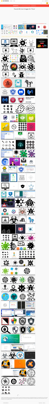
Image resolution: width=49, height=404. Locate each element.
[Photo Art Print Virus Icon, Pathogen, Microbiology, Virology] (31, 127)
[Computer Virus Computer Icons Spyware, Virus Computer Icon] (31, 67)
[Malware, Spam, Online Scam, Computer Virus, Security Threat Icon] (20, 229)
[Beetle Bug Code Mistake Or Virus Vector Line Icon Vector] (31, 135)
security (29, 36)
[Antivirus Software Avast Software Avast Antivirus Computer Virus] (5, 364)
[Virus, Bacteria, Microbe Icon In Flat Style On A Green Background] (31, 118)
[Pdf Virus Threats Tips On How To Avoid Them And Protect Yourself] (14, 186)
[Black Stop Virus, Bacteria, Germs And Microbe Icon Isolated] (5, 118)
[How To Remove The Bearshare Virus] (6, 347)
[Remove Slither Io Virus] (8, 202)
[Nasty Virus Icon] (16, 153)
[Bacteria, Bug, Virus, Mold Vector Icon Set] (8, 109)
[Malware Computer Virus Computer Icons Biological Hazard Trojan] (14, 220)
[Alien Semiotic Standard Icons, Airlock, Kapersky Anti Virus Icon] (5, 321)
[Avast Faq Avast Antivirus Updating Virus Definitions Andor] (10, 373)
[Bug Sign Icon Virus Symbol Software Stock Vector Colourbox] (5, 211)
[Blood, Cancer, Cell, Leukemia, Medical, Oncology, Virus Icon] (31, 381)
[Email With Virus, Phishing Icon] (31, 162)
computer (3, 36)
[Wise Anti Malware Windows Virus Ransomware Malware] (13, 92)
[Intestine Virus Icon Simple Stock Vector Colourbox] (13, 246)
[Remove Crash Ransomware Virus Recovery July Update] (27, 338)
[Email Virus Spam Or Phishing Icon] (23, 162)
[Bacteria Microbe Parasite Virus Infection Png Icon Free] (20, 109)
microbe (38, 36)
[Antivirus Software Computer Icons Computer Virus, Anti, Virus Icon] (14, 67)
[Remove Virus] (29, 347)
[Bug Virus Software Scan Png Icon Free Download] (29, 202)
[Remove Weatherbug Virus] (30, 305)
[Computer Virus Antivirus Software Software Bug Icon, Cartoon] (22, 211)
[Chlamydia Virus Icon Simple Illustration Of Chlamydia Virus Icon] (21, 50)
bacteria (7, 36)
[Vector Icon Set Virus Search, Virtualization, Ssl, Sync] (30, 144)
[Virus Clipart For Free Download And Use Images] (30, 288)
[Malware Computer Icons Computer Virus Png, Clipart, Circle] (7, 83)
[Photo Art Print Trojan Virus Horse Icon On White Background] (22, 220)
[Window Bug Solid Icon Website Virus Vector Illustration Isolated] (5, 220)
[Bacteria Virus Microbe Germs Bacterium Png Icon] (30, 109)
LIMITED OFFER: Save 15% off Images (30, 23)
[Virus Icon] (15, 263)
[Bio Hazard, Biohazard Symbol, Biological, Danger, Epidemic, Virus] (20, 355)
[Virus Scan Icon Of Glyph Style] (5, 186)
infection (32, 36)
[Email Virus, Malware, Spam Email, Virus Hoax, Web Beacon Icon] (23, 58)
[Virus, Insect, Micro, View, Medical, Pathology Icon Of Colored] (23, 153)
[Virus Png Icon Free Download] (22, 288)
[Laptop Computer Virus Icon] (21, 246)
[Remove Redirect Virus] (7, 313)
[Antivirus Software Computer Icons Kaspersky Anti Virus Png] (23, 330)
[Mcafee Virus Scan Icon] (13, 100)
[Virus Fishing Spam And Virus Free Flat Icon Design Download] (5, 50)
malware (22, 36)
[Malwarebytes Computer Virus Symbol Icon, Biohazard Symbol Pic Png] (12, 355)
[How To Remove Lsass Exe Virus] (5, 177)
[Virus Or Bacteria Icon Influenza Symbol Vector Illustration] (23, 297)
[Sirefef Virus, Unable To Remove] (4, 169)
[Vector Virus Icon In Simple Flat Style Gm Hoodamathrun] (14, 255)
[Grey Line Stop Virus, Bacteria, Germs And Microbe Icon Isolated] (14, 118)
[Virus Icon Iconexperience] (14, 280)
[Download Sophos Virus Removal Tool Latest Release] (10, 194)
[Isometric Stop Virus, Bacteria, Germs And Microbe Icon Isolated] (22, 118)
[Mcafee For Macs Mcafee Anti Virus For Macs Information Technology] (26, 100)
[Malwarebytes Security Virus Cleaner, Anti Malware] (21, 92)
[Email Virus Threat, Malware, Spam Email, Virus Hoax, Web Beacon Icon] (31, 58)
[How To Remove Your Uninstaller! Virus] (30, 313)
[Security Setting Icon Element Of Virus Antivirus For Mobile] (31, 177)
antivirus (18, 36)
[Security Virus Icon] (31, 297)
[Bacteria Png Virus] (19, 202)
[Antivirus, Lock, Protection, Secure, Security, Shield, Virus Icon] (15, 330)
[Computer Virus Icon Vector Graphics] (30, 237)
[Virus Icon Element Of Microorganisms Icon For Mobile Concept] (5, 305)
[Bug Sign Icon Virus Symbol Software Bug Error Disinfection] (13, 211)
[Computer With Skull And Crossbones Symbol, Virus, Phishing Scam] (22, 177)
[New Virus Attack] (7, 135)
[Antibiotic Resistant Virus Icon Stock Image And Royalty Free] (30, 229)
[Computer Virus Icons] (14, 237)
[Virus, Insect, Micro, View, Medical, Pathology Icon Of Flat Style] (31, 153)
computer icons (45, 36)
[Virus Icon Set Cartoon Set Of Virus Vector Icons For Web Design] (14, 58)
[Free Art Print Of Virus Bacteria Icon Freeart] (14, 381)
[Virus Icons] (5, 288)
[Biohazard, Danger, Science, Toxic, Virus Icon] (4, 355)
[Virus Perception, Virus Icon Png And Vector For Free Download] (23, 43)
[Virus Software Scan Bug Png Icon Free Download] (31, 211)
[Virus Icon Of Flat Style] (22, 280)
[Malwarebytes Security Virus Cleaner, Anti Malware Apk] (5, 100)
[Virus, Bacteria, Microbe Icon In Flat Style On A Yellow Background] (5, 127)
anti (15, 36)
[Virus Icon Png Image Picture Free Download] (5, 297)
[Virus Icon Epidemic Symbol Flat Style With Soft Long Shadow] (14, 297)
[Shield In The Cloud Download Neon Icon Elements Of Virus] (20, 144)
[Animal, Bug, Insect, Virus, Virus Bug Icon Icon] (5, 67)
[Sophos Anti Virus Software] (30, 169)
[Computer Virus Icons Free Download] (22, 237)
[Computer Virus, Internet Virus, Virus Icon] (14, 43)
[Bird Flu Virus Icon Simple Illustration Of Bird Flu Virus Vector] (14, 74)
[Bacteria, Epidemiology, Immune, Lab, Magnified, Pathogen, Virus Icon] (5, 381)
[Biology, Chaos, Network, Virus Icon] (22, 381)
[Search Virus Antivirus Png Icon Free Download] (6, 330)
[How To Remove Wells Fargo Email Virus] (13, 305)
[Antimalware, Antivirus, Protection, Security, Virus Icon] (22, 321)
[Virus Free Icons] (27, 255)
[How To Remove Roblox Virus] (13, 177)
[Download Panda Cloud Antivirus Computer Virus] (31, 330)
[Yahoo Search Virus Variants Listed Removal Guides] (20, 313)
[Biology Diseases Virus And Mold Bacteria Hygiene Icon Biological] (8, 144)
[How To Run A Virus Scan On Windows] (20, 135)
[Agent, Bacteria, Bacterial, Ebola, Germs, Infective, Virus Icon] (31, 373)
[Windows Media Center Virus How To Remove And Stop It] (19, 305)
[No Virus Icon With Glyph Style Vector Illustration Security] (23, 186)
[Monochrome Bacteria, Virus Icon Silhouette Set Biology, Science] (5, 255)
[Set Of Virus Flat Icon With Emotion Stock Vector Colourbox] (5, 390)
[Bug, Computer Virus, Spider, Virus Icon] (22, 67)
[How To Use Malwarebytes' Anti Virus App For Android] (30, 92)
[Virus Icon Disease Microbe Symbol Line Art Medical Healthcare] (14, 127)
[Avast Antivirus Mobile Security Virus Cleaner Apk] (18, 364)
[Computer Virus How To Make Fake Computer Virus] (30, 74)
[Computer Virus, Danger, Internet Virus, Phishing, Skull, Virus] (5, 43)
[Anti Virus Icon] (14, 321)
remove (10, 36)
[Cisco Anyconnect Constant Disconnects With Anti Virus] (10, 338)
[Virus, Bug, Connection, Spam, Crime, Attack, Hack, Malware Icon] (5, 92)
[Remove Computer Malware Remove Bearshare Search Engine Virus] (17, 347)
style (40, 36)
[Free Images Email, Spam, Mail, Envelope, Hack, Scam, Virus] (15, 162)
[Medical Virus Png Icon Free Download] (30, 246)
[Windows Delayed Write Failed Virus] (12, 169)
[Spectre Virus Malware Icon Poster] (18, 83)
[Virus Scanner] (29, 194)
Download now (33, 5)
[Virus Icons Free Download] (13, 288)
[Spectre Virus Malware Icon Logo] (31, 186)
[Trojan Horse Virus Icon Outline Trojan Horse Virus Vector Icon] (14, 50)
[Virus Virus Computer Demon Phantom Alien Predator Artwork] (31, 43)
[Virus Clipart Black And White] (6, 263)
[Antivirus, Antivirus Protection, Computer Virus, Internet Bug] (31, 321)
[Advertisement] (24, 16)
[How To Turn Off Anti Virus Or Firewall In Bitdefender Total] (29, 355)
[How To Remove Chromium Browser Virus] (5, 162)
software (25, 36)
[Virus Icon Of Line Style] (31, 280)
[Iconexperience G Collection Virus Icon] (5, 246)
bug (12, 36)
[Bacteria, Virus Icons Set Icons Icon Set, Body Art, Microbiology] (23, 127)
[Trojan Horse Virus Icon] (28, 83)
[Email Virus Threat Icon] (8, 229)
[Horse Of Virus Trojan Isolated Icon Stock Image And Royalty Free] (31, 220)
